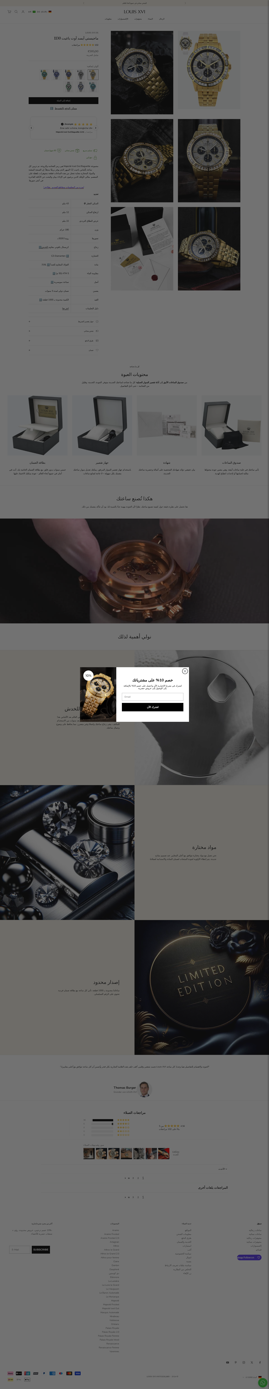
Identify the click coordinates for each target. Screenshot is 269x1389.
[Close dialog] (185, 671)
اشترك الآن (152, 707)
